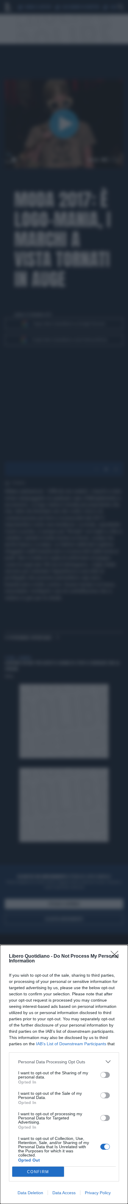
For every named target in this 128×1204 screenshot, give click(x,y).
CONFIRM (38, 1172)
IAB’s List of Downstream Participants (71, 1043)
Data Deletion (30, 1192)
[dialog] (64, 1074)
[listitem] (64, 1062)
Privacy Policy (98, 1192)
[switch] (105, 1075)
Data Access (64, 1192)
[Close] (116, 956)
